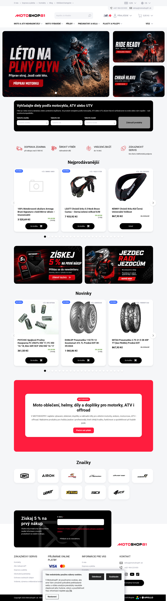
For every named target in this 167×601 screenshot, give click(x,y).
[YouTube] (132, 574)
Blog (51, 3)
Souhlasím (113, 577)
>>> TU (69, 591)
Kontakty (42, 3)
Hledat (89, 16)
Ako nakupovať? (20, 566)
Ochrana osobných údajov (24, 578)
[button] (45, 236)
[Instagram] (126, 574)
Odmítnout (96, 577)
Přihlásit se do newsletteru (70, 539)
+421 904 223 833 (131, 568)
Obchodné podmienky (22, 574)
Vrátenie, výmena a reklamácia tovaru (28, 582)
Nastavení (52, 596)
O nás (16, 3)
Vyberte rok (55, 118)
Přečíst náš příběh (83, 430)
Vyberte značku (23, 118)
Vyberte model (90, 118)
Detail (131, 226)
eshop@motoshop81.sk (133, 563)
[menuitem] (28, 23)
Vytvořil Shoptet (128, 598)
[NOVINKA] (36, 187)
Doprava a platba (28, 3)
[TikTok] (137, 574)
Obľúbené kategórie (63, 3)
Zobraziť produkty (134, 122)
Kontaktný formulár (131, 583)
